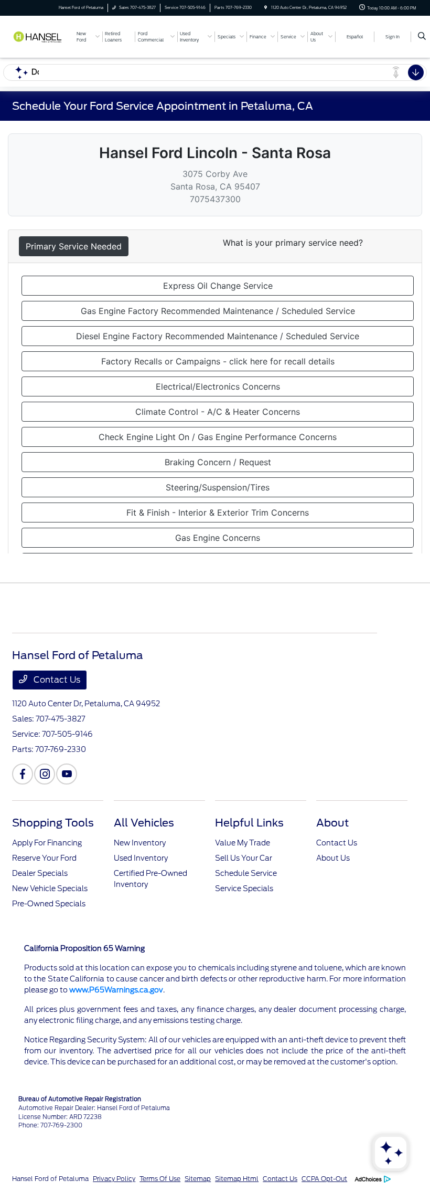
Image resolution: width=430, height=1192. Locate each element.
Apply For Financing (47, 843)
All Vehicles (144, 823)
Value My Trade (242, 843)
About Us (333, 858)
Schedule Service (246, 873)
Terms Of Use (159, 1179)
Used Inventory (141, 858)
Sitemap (198, 1179)
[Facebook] (22, 774)
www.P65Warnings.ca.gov (116, 990)
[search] (422, 36)
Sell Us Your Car (243, 858)
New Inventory (140, 843)
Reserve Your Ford (44, 858)
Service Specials (244, 888)
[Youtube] (66, 774)
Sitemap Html (237, 1179)
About (332, 823)
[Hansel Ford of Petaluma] (40, 36)
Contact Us (55, 680)
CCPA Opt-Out (324, 1179)
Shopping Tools (53, 823)
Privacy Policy (114, 1179)
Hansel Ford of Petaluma (50, 1179)
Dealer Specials (40, 873)
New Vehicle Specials (50, 888)
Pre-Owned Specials (48, 904)
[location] (265, 7)
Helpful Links (249, 823)
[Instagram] (44, 774)
